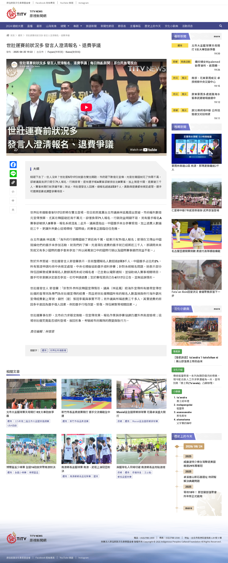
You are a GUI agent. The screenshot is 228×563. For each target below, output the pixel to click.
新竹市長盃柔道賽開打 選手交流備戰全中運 (85, 414)
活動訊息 (187, 26)
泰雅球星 (137, 472)
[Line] (13, 173)
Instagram (84, 2)
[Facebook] (13, 164)
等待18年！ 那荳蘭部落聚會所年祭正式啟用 (200, 494)
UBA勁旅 (12, 425)
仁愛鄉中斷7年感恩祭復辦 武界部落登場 (195, 210)
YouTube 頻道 (66, 2)
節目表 (122, 26)
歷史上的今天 (153, 26)
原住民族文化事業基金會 (18, 2)
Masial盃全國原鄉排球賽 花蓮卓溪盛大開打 (141, 414)
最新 (39, 26)
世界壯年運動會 (58, 350)
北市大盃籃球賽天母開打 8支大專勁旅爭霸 (30, 414)
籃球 (95, 476)
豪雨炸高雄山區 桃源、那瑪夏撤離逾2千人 (195, 167)
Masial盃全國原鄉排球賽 (145, 421)
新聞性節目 (107, 26)
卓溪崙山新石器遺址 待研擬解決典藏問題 (200, 479)
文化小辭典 (171, 26)
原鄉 (120, 421)
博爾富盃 (33, 472)
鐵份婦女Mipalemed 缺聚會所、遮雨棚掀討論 (207, 64)
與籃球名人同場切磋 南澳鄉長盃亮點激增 (141, 467)
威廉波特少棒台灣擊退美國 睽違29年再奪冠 (200, 463)
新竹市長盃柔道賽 (79, 421)
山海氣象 (51, 26)
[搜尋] (220, 25)
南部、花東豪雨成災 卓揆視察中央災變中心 (206, 80)
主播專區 (135, 26)
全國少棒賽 (20, 472)
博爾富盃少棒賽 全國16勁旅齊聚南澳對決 (30, 467)
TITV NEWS (36, 11)
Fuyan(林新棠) (55, 52)
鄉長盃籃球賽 (125, 476)
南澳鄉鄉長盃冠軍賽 (80, 476)
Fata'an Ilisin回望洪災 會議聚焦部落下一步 (196, 294)
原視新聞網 (38, 15)
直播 (30, 26)
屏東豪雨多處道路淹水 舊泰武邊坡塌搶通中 (206, 96)
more (188, 508)
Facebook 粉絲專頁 (45, 2)
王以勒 (147, 472)
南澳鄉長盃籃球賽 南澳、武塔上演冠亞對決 (85, 469)
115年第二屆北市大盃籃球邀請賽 (32, 421)
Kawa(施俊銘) (73, 52)
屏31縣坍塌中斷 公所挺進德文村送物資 (206, 112)
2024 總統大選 (14, 26)
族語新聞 (91, 26)
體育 (44, 350)
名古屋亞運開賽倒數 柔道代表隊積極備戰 (196, 251)
